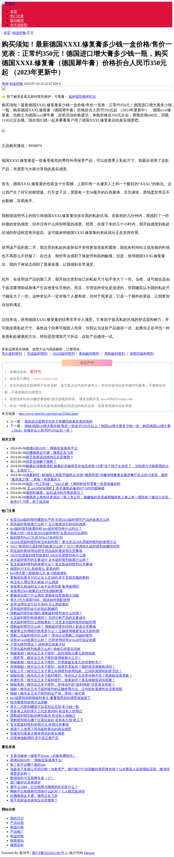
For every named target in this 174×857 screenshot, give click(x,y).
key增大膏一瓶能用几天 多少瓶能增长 (38, 573)
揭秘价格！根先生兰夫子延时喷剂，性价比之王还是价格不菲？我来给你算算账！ (71, 675)
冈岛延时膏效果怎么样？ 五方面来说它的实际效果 (48, 524)
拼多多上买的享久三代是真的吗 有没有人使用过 (46, 711)
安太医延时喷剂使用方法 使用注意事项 (39, 724)
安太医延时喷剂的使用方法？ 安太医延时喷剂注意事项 (51, 564)
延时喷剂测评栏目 (82, 96)
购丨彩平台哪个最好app (28, 764)
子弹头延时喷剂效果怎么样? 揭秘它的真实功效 (45, 649)
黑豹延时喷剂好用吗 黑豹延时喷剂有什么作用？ (46, 613)
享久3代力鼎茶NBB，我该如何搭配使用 (40, 600)
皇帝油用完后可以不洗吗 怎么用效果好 (39, 604)
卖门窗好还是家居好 (25, 782)
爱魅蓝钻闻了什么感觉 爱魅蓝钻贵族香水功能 (44, 595)
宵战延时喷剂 (37, 353)
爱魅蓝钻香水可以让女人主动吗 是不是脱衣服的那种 (49, 577)
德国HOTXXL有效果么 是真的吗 (34, 568)
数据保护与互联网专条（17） (32, 778)
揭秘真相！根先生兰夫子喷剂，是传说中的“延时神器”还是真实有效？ (62, 684)
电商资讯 (17, 840)
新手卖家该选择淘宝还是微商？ (49, 457)
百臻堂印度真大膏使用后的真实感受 (37, 733)
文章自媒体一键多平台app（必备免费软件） (43, 756)
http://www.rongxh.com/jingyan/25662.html (48, 413)
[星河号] (8, 4)
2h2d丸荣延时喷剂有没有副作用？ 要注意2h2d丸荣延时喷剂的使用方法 (63, 542)
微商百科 (17, 845)
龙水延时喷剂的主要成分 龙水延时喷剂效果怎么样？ (49, 560)
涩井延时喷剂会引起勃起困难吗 (34, 609)
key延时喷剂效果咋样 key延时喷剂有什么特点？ (46, 528)
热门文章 (17, 16)
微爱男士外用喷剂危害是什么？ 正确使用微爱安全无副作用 (54, 631)
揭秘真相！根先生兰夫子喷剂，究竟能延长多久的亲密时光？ (56, 662)
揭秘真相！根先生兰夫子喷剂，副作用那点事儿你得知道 (52, 653)
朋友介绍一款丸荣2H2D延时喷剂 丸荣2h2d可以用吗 (48, 533)
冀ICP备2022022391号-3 (49, 853)
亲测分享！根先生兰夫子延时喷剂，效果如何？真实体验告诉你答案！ (62, 680)
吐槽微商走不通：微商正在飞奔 (49, 452)
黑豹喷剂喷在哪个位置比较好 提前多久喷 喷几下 (46, 720)
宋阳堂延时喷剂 (142, 353)
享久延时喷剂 (12, 353)
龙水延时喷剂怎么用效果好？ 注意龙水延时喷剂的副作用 (53, 622)
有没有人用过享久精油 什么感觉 (34, 582)
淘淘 (5, 83)
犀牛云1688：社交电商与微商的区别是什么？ (44, 787)
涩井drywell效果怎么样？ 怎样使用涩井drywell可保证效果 (53, 640)
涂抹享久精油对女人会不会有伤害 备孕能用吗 (44, 586)
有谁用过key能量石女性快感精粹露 (36, 591)
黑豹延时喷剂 (115, 353)
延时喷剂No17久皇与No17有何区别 (36, 537)
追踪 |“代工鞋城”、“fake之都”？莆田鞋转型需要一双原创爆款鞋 (73, 484)
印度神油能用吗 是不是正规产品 (34, 738)
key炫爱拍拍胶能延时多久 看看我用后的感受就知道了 (50, 698)
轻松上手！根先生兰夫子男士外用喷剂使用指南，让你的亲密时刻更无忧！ (66, 671)
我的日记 (17, 818)
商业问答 (17, 827)
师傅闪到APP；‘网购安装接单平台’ (52, 448)
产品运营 (17, 823)
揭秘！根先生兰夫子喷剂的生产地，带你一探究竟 (47, 693)
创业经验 (19, 33)
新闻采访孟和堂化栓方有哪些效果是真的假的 (59, 421)
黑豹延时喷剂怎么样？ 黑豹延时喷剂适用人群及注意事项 (53, 626)
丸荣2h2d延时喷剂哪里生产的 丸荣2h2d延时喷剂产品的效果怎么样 (59, 519)
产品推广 (17, 831)
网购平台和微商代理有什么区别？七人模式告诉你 (47, 791)
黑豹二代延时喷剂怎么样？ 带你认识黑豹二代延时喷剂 (51, 635)
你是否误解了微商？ (41, 461)
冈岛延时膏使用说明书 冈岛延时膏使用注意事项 (46, 551)
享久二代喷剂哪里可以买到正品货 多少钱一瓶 (44, 707)
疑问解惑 (17, 20)
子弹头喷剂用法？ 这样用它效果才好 (37, 644)
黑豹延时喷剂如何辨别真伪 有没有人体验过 (43, 715)
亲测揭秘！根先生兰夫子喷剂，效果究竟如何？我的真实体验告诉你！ (62, 666)
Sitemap (89, 853)
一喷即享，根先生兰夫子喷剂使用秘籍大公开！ (45, 658)
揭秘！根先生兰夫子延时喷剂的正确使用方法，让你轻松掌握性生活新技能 (66, 689)
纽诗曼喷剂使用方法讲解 (29, 702)
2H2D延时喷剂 (64, 353)
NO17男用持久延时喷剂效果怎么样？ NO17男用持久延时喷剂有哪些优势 (65, 546)
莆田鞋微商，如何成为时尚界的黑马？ (55, 493)
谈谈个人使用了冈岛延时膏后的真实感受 (40, 729)
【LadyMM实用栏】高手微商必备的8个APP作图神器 (65, 488)
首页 (13, 11)
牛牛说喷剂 (18, 25)
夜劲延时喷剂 (89, 353)
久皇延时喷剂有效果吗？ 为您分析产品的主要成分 (48, 617)
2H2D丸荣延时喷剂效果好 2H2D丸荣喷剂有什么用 (48, 555)
